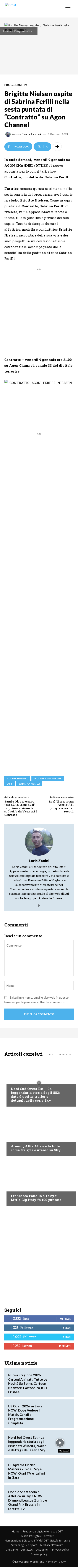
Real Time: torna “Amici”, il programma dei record (61, 806)
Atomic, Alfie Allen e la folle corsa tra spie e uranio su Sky (36, 1148)
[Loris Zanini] (8, 134)
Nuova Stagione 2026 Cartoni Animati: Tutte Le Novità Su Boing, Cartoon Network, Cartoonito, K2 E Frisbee (28, 1383)
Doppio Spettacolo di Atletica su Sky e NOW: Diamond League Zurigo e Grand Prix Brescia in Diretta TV (27, 1500)
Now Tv (16, 1080)
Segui (67, 1327)
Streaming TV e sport (24, 1545)
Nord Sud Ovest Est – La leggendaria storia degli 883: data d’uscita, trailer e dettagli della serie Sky (35, 1094)
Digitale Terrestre (48, 778)
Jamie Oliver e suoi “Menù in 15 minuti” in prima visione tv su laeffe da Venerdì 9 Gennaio (20, 808)
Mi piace (65, 1318)
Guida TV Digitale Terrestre (37, 1536)
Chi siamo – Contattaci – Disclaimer (27, 1549)
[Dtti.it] (30, 9)
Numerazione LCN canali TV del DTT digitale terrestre (37, 1540)
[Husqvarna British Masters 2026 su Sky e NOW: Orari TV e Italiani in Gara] (60, 1470)
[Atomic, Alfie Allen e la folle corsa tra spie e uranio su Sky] (39, 1132)
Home (7, 31)
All (51, 1054)
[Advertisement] (39, 310)
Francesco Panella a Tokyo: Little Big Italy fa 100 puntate (36, 1198)
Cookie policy (39, 1554)
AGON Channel (17, 778)
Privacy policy (60, 1549)
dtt (10, 783)
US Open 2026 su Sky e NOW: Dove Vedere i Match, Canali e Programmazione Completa (25, 1414)
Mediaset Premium (51, 1545)
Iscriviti (65, 1346)
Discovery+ (19, 1187)
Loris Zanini (31, 134)
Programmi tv (23, 31)
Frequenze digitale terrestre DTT (43, 1531)
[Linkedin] (39, 904)
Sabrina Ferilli (29, 783)
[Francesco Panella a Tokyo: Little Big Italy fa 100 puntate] (39, 1182)
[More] (57, 146)
